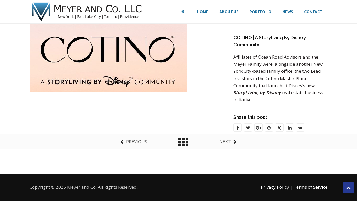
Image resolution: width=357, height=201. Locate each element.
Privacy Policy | (276, 187)
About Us (229, 12)
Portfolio (261, 12)
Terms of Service (310, 187)
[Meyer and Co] (87, 12)
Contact (313, 12)
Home (202, 12)
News (288, 12)
